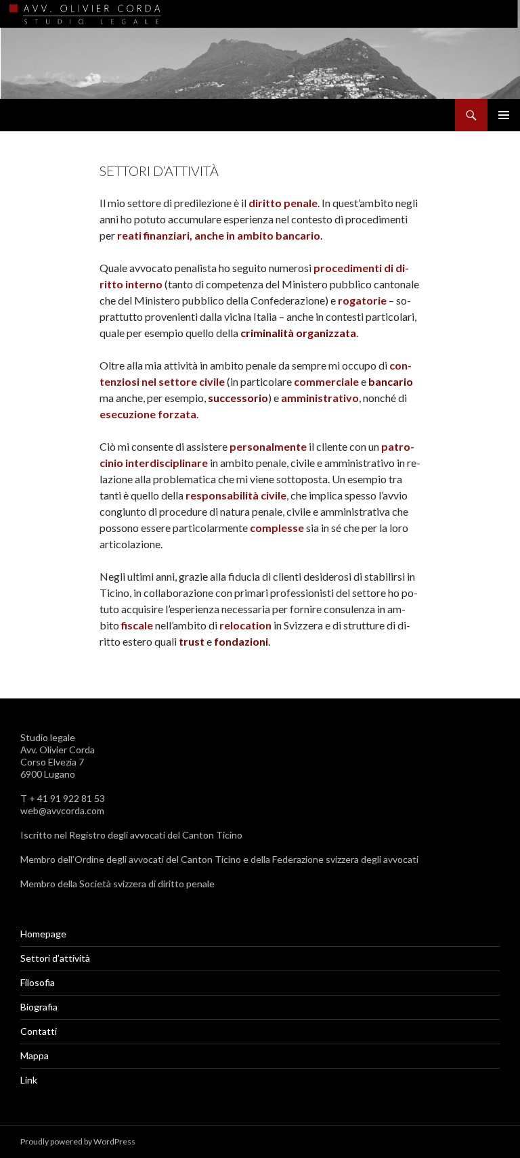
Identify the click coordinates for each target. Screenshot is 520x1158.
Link (28, 1080)
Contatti (38, 1031)
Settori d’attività (55, 958)
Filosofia (37, 982)
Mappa (34, 1055)
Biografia (39, 1006)
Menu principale (504, 115)
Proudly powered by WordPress (77, 1141)
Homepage (43, 933)
